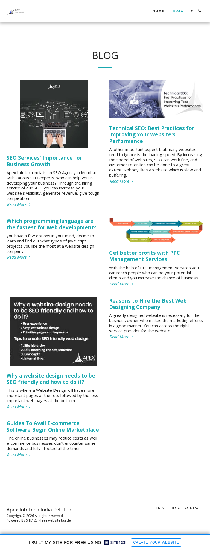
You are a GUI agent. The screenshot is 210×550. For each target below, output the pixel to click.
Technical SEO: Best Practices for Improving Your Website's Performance (151, 134)
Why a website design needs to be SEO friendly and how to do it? (51, 378)
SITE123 (32, 520)
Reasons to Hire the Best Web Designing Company (148, 303)
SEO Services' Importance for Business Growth (44, 160)
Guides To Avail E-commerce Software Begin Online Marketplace (53, 426)
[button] (191, 11)
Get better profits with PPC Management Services (144, 255)
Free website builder (56, 520)
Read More (17, 204)
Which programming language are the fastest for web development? (51, 223)
